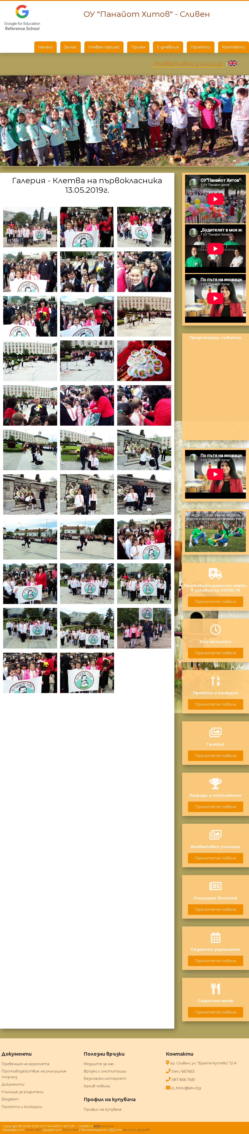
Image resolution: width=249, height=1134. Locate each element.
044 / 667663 (183, 1071)
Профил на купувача (102, 1109)
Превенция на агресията (25, 1064)
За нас (70, 47)
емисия (104, 1126)
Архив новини (97, 1086)
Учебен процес (104, 47)
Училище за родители (22, 1092)
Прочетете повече (215, 601)
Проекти (201, 47)
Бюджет (10, 1099)
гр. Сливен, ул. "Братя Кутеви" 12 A (203, 1063)
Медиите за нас (99, 1064)
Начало (45, 47)
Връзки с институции (105, 1071)
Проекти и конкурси (21, 1107)
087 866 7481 (183, 1080)
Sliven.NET (33, 1130)
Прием (138, 47)
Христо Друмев (136, 1130)
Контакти (233, 47)
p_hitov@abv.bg (186, 1088)
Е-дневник (168, 47)
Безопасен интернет (105, 1078)
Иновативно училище (188, 63)
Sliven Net (70, 1130)
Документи (12, 1084)
